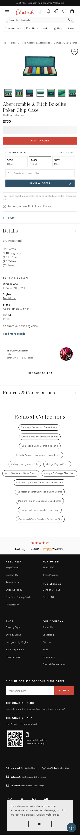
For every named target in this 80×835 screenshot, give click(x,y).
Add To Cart (39, 140)
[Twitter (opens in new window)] (46, 799)
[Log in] (40, 11)
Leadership (49, 634)
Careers (47, 642)
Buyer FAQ (48, 567)
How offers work (66, 151)
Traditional (9, 298)
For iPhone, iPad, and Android (21, 723)
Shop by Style (13, 627)
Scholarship (49, 656)
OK (40, 823)
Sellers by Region (15, 649)
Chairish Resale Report (54, 664)
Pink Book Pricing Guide (18, 597)
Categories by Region (17, 642)
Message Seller (40, 373)
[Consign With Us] (56, 11)
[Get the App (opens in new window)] (15, 739)
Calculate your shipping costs (20, 326)
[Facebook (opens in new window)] (22, 799)
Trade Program (50, 574)
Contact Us (12, 574)
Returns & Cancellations (40, 392)
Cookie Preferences (48, 814)
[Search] (70, 20)
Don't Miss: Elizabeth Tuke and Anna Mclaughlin (40, 2)
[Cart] (72, 11)
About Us (48, 627)
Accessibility (13, 604)
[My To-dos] (48, 11)
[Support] (71, 827)
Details (40, 231)
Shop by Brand (13, 634)
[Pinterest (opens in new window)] (34, 799)
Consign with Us (51, 589)
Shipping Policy (14, 589)
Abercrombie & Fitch (16, 308)
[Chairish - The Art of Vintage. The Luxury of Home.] (25, 12)
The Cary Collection (13, 115)
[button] (8, 12)
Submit (64, 690)
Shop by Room (13, 656)
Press (45, 649)
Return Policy (13, 582)
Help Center (12, 567)
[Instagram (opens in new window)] (10, 799)
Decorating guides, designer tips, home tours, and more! (35, 708)
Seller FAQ (48, 597)
